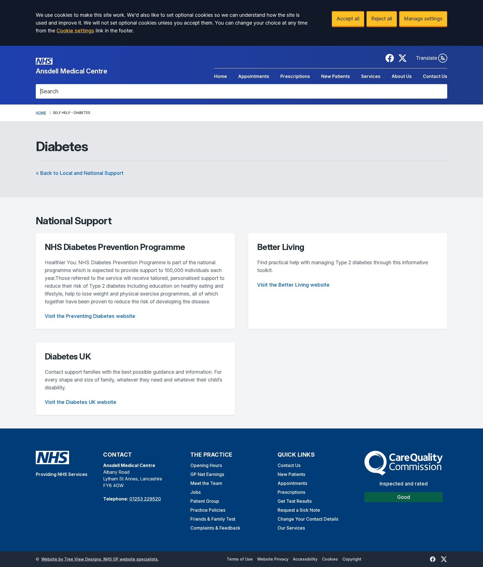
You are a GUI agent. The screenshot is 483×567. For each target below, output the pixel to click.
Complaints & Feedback (215, 528)
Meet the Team (206, 483)
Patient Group (204, 501)
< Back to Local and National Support (80, 173)
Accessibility (305, 559)
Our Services (291, 528)
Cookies (330, 559)
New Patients (335, 76)
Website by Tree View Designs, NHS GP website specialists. (100, 559)
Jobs (195, 492)
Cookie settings (75, 31)
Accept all (348, 19)
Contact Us (435, 76)
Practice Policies (207, 510)
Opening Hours (206, 465)
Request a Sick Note (299, 510)
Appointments (253, 76)
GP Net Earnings (207, 474)
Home (220, 76)
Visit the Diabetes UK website (80, 402)
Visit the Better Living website (293, 285)
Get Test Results (295, 501)
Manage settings (423, 19)
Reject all (381, 19)
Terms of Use (240, 559)
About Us (402, 76)
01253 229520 (145, 499)
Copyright (351, 559)
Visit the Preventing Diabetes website (90, 316)
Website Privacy (272, 559)
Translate (426, 58)
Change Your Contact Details (308, 519)
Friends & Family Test (212, 519)
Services (370, 76)
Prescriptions (295, 76)
